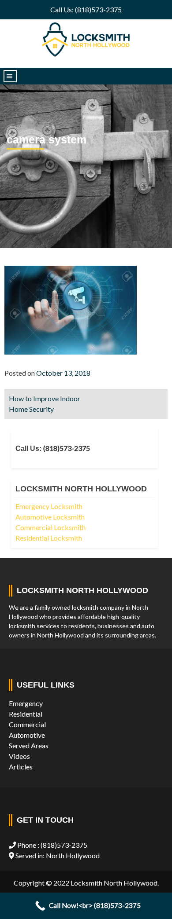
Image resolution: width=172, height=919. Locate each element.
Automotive (27, 735)
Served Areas (29, 745)
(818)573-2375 (66, 448)
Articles (21, 766)
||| (10, 76)
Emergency (26, 703)
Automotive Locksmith (50, 517)
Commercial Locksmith (50, 527)
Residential (25, 714)
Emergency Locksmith (48, 506)
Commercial (27, 724)
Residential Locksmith (48, 538)
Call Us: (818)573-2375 (86, 9)
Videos (19, 756)
